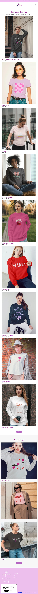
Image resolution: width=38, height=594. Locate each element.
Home (14, 575)
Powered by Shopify (18, 592)
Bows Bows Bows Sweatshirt (8, 335)
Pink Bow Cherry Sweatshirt (8, 243)
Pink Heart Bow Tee (6, 381)
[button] (3, 5)
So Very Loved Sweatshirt (7, 197)
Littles (15, 581)
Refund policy (23, 592)
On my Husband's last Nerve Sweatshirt (10, 59)
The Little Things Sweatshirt (8, 427)
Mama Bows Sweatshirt (7, 289)
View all (19, 431)
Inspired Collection (4, 559)
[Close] (16, 584)
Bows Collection (4, 519)
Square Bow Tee (5, 105)
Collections (15, 577)
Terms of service (33, 592)
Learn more (4, 588)
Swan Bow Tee (5, 151)
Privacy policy (28, 592)
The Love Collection (5, 480)
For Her (15, 579)
